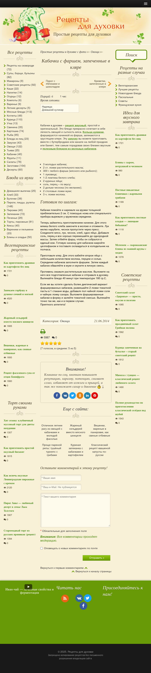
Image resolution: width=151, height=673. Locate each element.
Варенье (12, 104)
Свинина (12, 127)
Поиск (131, 54)
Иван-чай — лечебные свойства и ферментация (29, 590)
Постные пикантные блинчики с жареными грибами (128, 193)
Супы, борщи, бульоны (21, 73)
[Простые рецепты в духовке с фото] (90, 23)
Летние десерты (16, 108)
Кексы (10, 225)
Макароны (13, 81)
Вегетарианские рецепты (19, 247)
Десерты (12, 169)
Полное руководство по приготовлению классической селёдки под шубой (130, 408)
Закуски (11, 142)
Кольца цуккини (93, 132)
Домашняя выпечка (18, 191)
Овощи (11, 146)
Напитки (12, 92)
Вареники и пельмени (20, 229)
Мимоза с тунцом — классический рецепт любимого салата (127, 379)
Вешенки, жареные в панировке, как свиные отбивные (99, 430)
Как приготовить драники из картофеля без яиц (19, 265)
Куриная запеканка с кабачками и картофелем (75, 449)
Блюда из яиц (15, 138)
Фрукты (11, 158)
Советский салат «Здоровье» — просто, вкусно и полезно (128, 296)
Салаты (11, 162)
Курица (11, 119)
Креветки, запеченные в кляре (97, 83)
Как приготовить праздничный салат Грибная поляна (126, 324)
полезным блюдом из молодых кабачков (69, 148)
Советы (122, 101)
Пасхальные (125, 97)
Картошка (12, 131)
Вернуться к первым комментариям (62, 567)
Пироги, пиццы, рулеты (21, 202)
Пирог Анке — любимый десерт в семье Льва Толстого (18, 507)
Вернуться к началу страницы (93, 571)
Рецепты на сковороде (20, 65)
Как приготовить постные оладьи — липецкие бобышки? (130, 221)
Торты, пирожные (17, 221)
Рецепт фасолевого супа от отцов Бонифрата (19, 375)
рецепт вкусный (75, 125)
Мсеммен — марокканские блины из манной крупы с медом (131, 249)
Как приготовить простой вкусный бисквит (19, 450)
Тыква (10, 150)
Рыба (10, 135)
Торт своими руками (20, 405)
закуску (73, 138)
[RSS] (65, 598)
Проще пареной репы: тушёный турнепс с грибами (52, 449)
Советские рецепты (18, 84)
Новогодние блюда (129, 93)
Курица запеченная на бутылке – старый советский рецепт (128, 351)
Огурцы (11, 96)
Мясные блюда (16, 111)
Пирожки (12, 210)
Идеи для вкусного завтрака (131, 117)
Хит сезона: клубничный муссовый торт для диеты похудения (19, 424)
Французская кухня (129, 104)
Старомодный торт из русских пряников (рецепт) (20, 532)
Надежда (47, 106)
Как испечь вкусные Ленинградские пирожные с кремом (19, 479)
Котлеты (12, 115)
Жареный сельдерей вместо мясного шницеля (75, 430)
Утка (9, 123)
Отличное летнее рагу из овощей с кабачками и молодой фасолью (51, 432)
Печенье (12, 218)
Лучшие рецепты (128, 89)
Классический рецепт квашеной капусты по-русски (99, 449)
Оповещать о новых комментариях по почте (71, 548)
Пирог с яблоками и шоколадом (53, 83)
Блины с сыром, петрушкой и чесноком (128, 164)
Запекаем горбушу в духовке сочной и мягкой (18, 292)
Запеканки (13, 214)
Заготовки (13, 165)
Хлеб (10, 194)
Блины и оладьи (16, 237)
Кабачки (12, 154)
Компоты (12, 100)
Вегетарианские (128, 85)
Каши (10, 88)
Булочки (12, 198)
